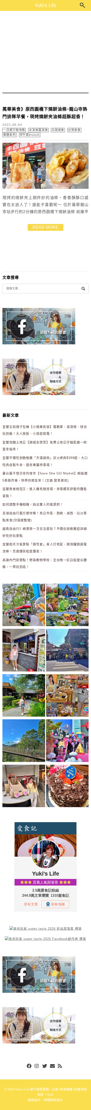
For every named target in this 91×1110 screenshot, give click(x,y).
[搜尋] (83, 288)
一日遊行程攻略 (14, 130)
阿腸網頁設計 (53, 1100)
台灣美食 (74, 130)
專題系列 (9, 135)
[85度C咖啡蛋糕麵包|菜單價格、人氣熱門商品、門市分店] (67, 787)
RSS (60, 1066)
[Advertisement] (45, 52)
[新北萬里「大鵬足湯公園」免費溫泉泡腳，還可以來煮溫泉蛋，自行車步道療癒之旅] (23, 651)
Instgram (36, 1066)
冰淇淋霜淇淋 (38, 130)
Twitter (44, 1066)
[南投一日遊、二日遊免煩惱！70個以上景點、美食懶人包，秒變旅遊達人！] (67, 606)
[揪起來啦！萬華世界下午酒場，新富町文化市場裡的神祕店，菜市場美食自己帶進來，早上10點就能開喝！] (67, 696)
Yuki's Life (45, 5)
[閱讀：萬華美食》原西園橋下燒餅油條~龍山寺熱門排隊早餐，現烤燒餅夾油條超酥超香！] (45, 188)
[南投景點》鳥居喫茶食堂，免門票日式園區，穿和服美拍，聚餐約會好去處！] (23, 696)
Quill (50, 1094)
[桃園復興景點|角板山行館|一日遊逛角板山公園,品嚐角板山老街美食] (23, 741)
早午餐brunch (30, 135)
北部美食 (58, 130)
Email (52, 1066)
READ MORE (45, 227)
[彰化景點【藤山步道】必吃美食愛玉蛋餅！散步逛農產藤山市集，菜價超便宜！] (23, 606)
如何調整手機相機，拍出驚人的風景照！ (32, 504)
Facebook (29, 1066)
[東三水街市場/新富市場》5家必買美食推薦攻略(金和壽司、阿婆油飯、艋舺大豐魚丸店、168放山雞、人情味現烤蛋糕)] (67, 651)
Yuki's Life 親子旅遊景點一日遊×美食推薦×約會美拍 (51, 1089)
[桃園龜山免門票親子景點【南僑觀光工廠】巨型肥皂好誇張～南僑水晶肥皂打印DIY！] (23, 787)
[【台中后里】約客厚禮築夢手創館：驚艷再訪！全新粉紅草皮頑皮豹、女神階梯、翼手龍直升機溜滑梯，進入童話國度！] (67, 741)
